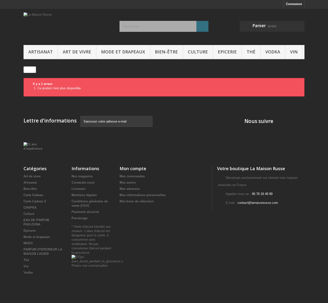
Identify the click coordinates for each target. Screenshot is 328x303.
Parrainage (80, 218)
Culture (198, 52)
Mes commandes (132, 176)
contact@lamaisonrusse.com (257, 203)
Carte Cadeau (33, 195)
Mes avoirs (128, 182)
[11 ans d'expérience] (36, 146)
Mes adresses (130, 189)
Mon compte (133, 168)
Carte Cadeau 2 (35, 201)
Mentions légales (84, 195)
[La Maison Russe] (68, 26)
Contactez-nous (83, 182)
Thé (251, 52)
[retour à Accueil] (28, 70)
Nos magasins (82, 176)
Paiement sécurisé (85, 212)
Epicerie (227, 52)
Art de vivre (77, 52)
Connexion (294, 4)
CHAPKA (30, 207)
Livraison (78, 189)
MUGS (28, 243)
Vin (294, 52)
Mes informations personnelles (143, 195)
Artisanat (40, 52)
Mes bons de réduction (137, 201)
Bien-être (166, 52)
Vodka (272, 52)
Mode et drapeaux (123, 52)
